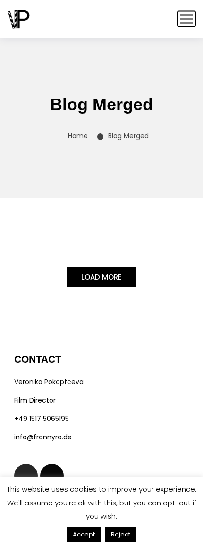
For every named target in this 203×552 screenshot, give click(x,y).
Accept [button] (84, 534)
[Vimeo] (52, 475)
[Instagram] (26, 475)
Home (78, 135)
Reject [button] (120, 534)
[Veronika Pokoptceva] (19, 19)
